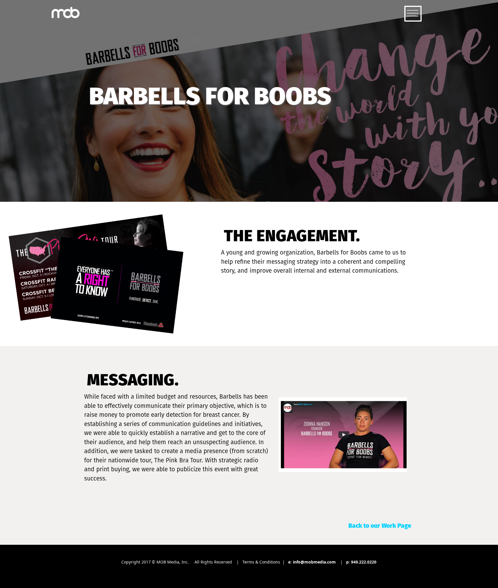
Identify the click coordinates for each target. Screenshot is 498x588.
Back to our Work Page (379, 525)
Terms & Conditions (261, 562)
